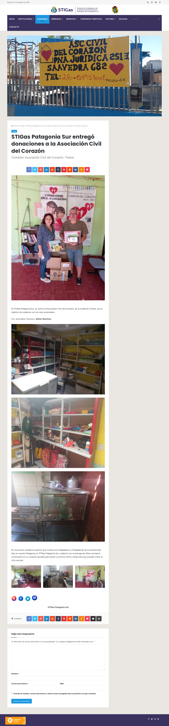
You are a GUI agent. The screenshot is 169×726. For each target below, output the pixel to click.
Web (62, 684)
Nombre (15, 674)
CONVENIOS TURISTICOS (91, 19)
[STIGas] (84, 10)
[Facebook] (160, 2)
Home (15, 126)
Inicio (12, 19)
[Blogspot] (148, 2)
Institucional (25, 19)
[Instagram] (152, 2)
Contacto (14, 27)
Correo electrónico (20, 684)
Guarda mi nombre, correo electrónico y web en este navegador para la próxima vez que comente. (55, 693)
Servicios (70, 19)
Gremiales (56, 19)
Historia (109, 19)
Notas (22, 126)
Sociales (123, 19)
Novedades (42, 19)
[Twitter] (156, 2)
